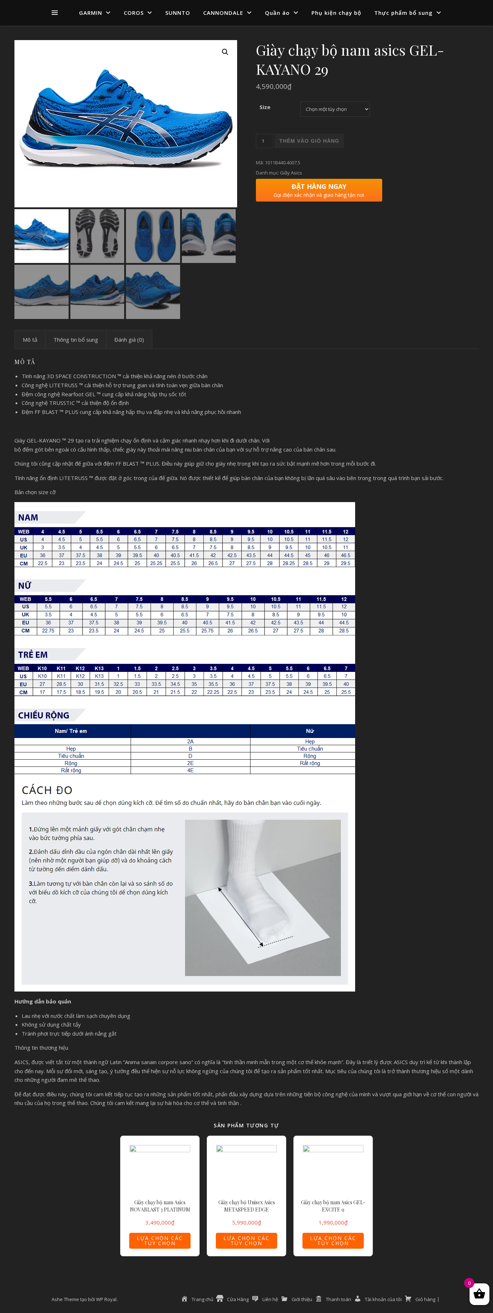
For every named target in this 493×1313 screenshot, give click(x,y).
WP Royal (106, 1299)
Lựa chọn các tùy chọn (160, 1241)
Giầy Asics (291, 172)
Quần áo (277, 12)
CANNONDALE (223, 12)
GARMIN (90, 12)
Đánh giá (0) (129, 339)
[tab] (29, 339)
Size (264, 107)
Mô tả (30, 339)
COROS (134, 12)
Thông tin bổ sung (75, 339)
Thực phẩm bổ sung (403, 12)
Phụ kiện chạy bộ (336, 12)
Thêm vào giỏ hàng (309, 141)
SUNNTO (177, 12)
